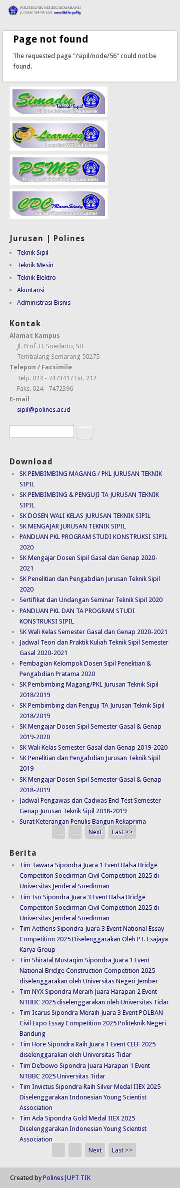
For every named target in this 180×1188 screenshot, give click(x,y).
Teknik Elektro (36, 277)
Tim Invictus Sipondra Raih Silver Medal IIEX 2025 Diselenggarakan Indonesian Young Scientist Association (90, 1097)
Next (95, 832)
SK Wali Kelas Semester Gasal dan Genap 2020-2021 (94, 632)
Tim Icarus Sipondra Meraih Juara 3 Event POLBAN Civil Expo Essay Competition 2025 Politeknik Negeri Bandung (93, 1023)
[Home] (89, 18)
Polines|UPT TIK (66, 1177)
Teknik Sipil (32, 252)
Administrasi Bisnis (43, 302)
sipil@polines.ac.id (43, 409)
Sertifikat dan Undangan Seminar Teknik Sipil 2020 (91, 600)
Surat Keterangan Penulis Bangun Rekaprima (83, 821)
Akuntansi (30, 290)
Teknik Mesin (35, 265)
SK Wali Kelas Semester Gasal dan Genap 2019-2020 (94, 747)
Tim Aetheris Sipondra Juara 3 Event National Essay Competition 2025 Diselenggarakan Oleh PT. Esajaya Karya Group (94, 939)
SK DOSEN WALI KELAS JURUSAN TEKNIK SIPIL (85, 515)
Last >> (122, 832)
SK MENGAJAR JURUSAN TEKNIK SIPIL (73, 526)
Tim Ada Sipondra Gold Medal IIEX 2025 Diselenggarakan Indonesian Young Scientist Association (83, 1128)
